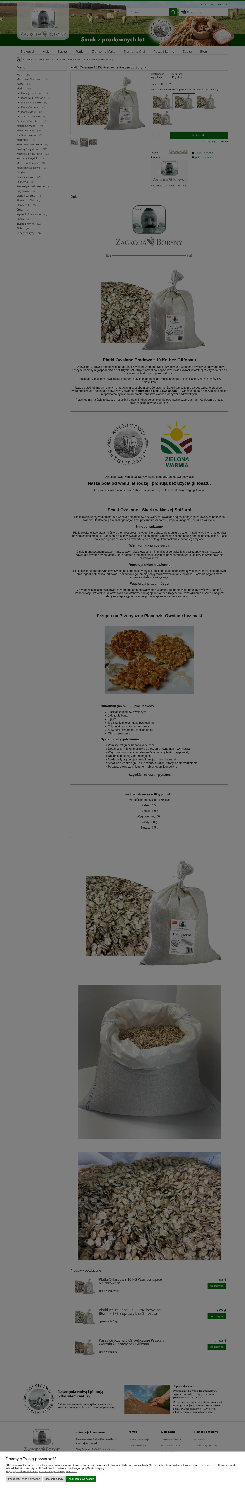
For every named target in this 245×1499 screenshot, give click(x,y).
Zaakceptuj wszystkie (81, 1478)
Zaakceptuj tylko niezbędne (24, 1478)
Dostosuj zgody (54, 1478)
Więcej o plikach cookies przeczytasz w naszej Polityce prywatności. (41, 1471)
